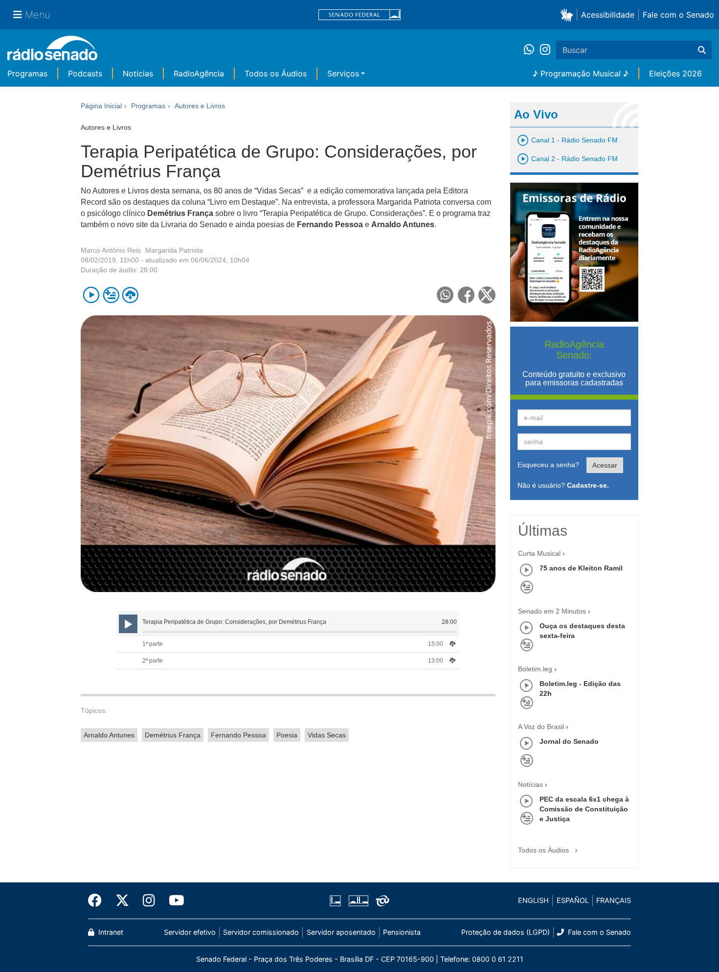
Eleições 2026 (675, 73)
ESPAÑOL (573, 900)
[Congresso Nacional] (358, 900)
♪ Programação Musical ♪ (581, 73)
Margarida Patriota (174, 250)
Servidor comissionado (261, 932)
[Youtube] (173, 900)
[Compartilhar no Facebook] (466, 295)
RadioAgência (199, 73)
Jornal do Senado (569, 741)
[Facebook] (98, 900)
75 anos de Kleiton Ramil (581, 568)
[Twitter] (122, 900)
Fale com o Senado (678, 15)
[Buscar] (702, 50)
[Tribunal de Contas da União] (380, 900)
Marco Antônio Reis (111, 250)
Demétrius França (173, 735)
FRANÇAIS (613, 900)
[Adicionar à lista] (111, 295)
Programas (27, 73)
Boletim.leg (535, 669)
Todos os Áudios (276, 73)
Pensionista (402, 932)
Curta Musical (539, 553)
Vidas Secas (327, 735)
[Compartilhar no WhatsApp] (445, 295)
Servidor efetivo (190, 932)
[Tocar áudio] (91, 295)
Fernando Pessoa (238, 735)
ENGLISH (533, 900)
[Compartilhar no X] (486, 295)
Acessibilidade (607, 15)
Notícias (138, 73)
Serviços (343, 73)
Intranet (109, 932)
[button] (569, 14)
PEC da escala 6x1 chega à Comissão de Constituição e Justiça (584, 809)
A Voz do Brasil (541, 727)
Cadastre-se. (588, 485)
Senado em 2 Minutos (552, 611)
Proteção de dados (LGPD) (505, 932)
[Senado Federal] (359, 15)
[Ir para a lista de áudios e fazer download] (130, 295)
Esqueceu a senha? (548, 465)
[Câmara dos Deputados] (337, 900)
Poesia (286, 735)
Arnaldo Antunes (109, 735)
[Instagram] (545, 50)
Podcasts (85, 73)
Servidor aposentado (341, 932)
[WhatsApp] (532, 50)
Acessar (604, 465)
